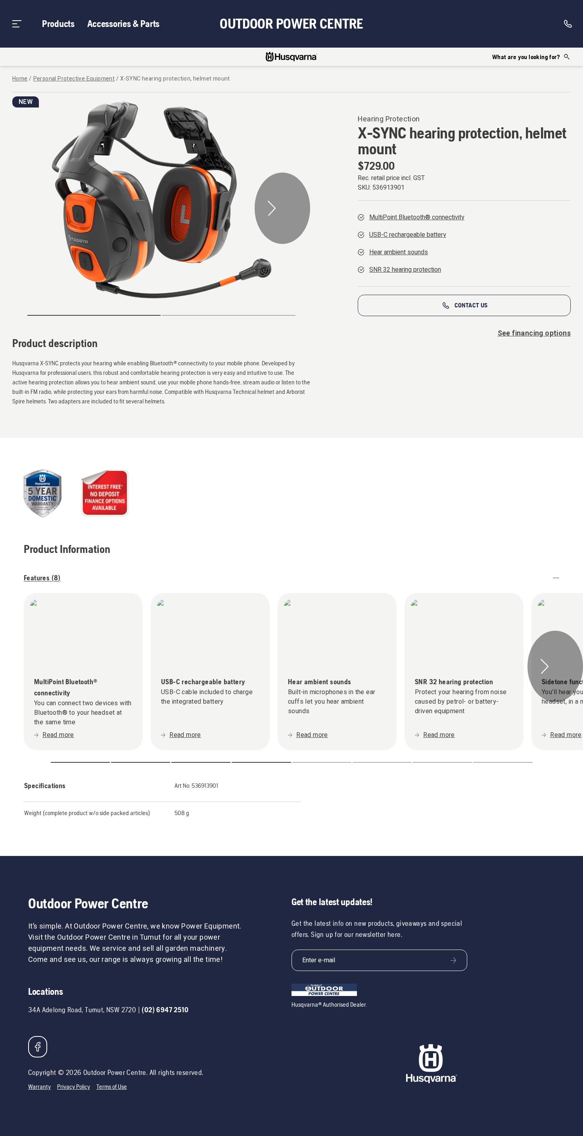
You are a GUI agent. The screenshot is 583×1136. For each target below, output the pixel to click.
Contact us (471, 305)
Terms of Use (111, 1086)
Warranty (39, 1086)
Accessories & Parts (123, 23)
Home (20, 79)
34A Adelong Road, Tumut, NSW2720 (82, 1010)
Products (58, 23)
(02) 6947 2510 (165, 1010)
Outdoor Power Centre (291, 24)
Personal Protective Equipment (74, 79)
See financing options (534, 333)
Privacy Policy (73, 1086)
